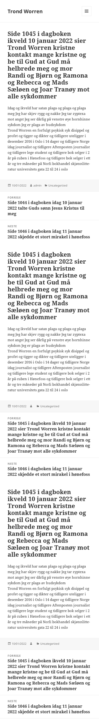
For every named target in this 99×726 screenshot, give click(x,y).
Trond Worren (25, 11)
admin (37, 185)
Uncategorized (57, 185)
